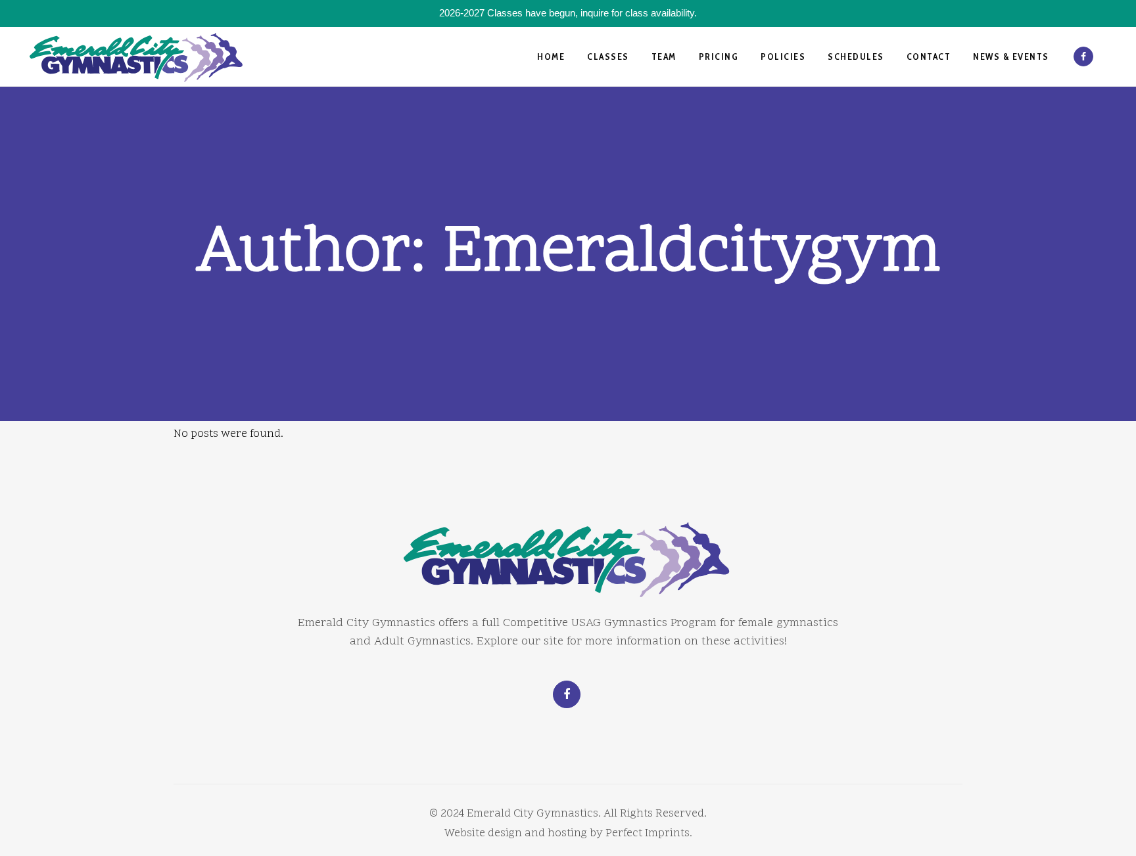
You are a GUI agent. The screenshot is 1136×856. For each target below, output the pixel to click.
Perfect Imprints (647, 834)
